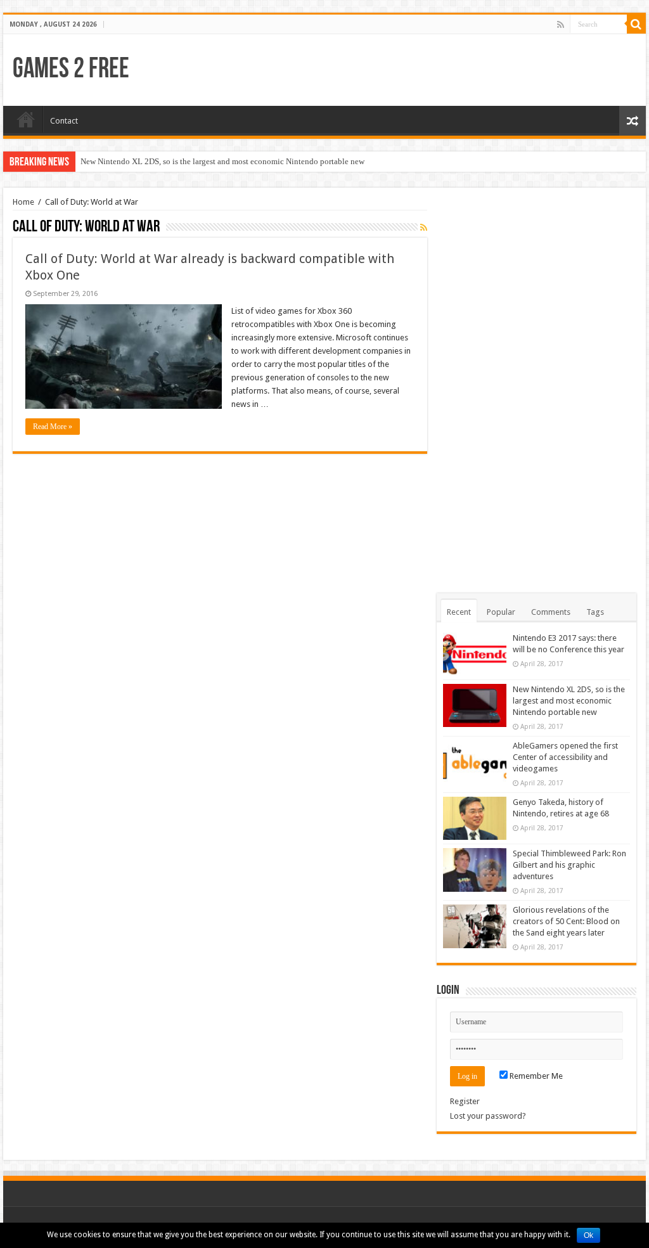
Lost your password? (488, 1116)
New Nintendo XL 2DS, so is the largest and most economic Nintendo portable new (222, 161)
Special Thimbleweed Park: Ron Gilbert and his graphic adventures (569, 865)
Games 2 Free (71, 70)
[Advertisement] (536, 387)
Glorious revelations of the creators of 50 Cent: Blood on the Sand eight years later (566, 921)
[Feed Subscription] (423, 227)
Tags (595, 612)
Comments (550, 612)
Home (26, 119)
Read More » (52, 426)
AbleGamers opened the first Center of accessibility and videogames (565, 757)
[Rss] (560, 24)
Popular (501, 612)
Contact (64, 120)
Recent (459, 612)
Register (465, 1101)
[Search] (636, 24)
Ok (588, 1235)
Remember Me (535, 1076)
